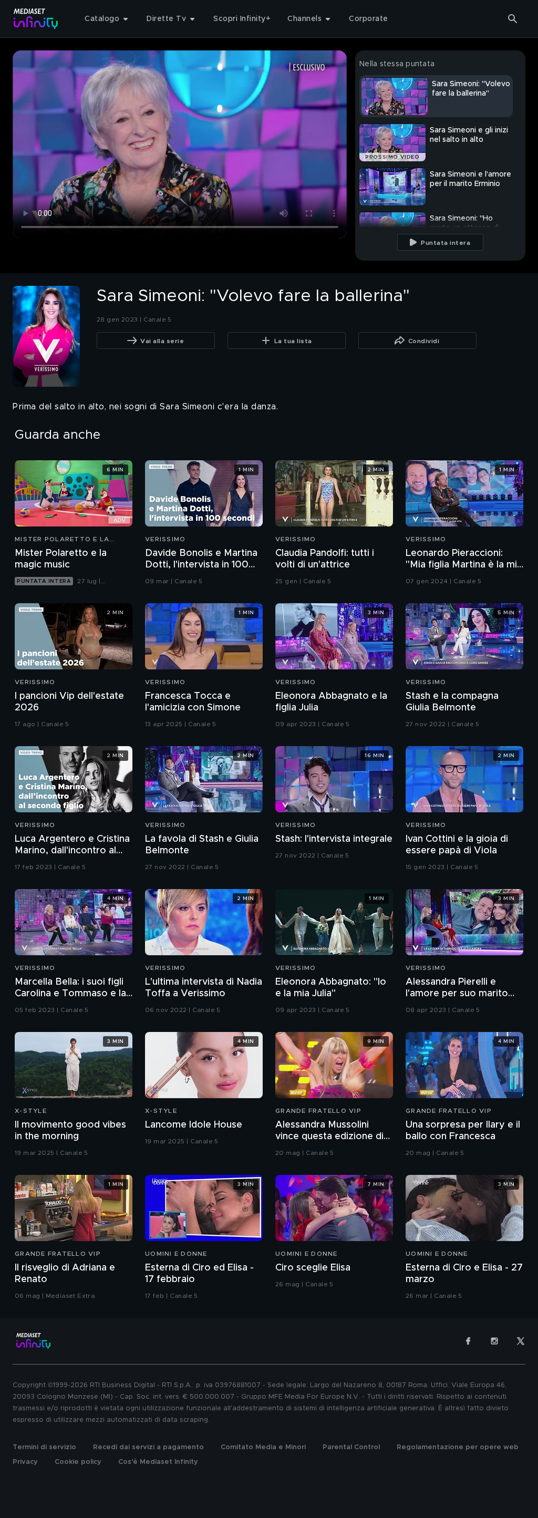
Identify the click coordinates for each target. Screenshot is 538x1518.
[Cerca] (512, 19)
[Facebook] (468, 1341)
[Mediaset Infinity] (36, 18)
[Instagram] (494, 1341)
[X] (520, 1341)
